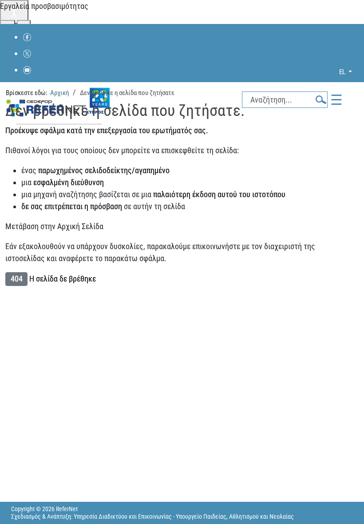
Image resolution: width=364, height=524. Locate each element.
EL (343, 72)
